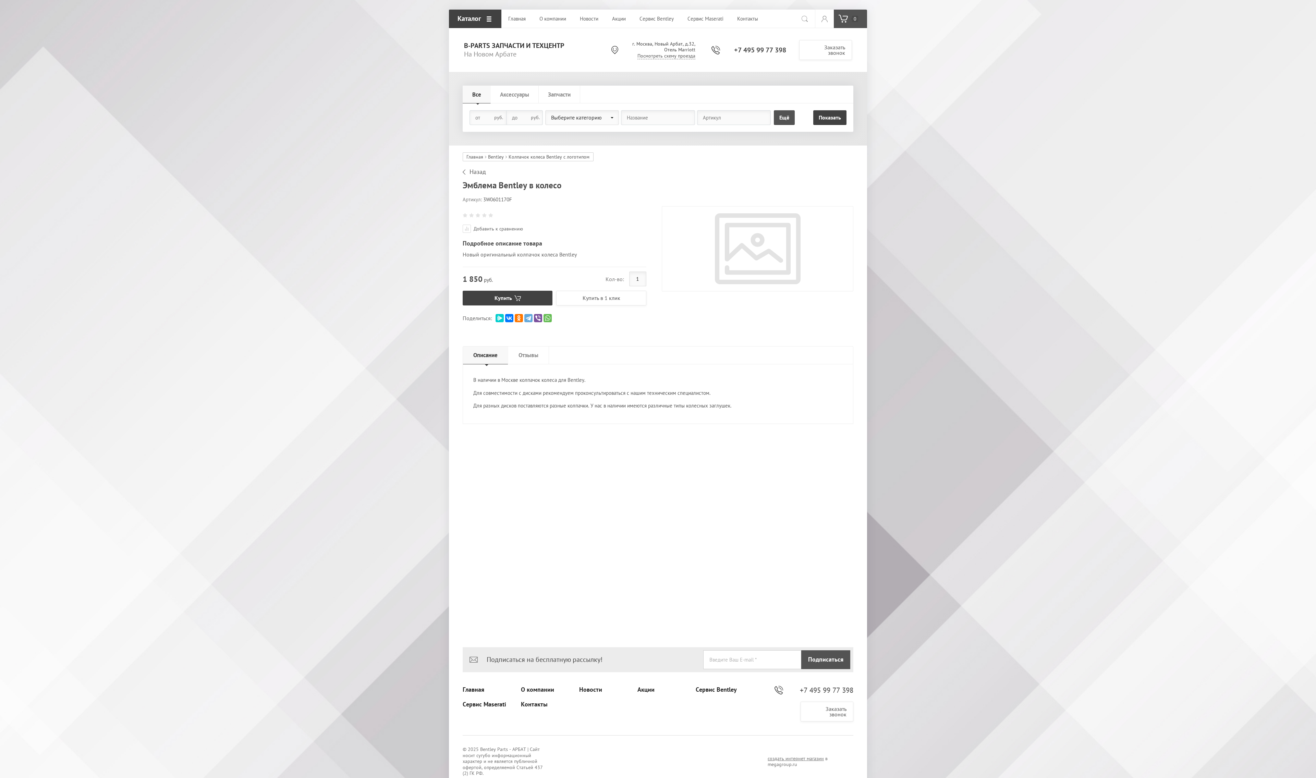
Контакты (534, 704)
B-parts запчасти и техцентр (514, 45)
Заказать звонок (834, 50)
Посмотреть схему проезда (666, 56)
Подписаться (825, 659)
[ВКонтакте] (509, 318)
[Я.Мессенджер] (500, 318)
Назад (478, 172)
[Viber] (538, 318)
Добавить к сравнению (497, 229)
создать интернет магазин (796, 758)
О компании (537, 689)
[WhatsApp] (548, 318)
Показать (830, 117)
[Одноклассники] (519, 318)
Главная (474, 156)
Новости (590, 689)
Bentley (496, 156)
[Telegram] (528, 318)
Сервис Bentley (716, 689)
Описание (485, 355)
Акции (646, 689)
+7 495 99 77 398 (760, 50)
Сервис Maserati (484, 704)
